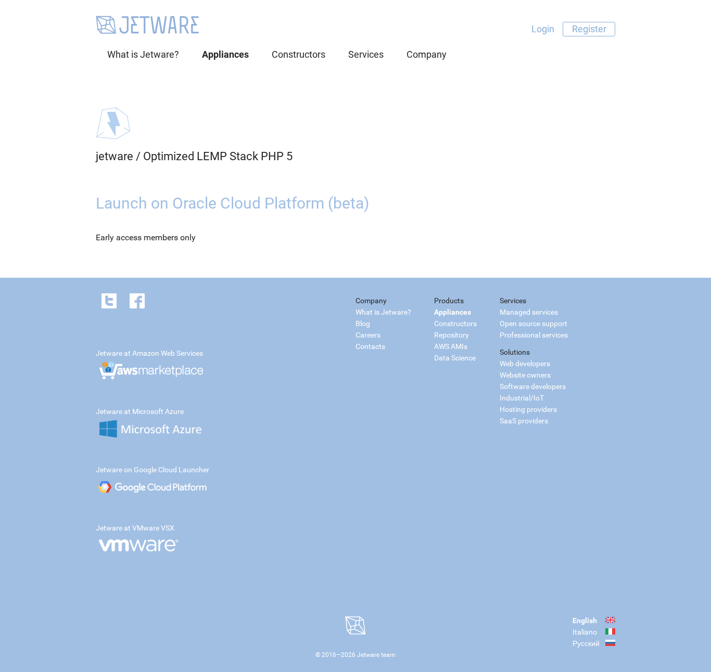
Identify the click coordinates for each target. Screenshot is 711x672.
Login (542, 28)
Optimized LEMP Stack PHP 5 (218, 156)
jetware (114, 156)
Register (589, 28)
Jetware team (376, 654)
